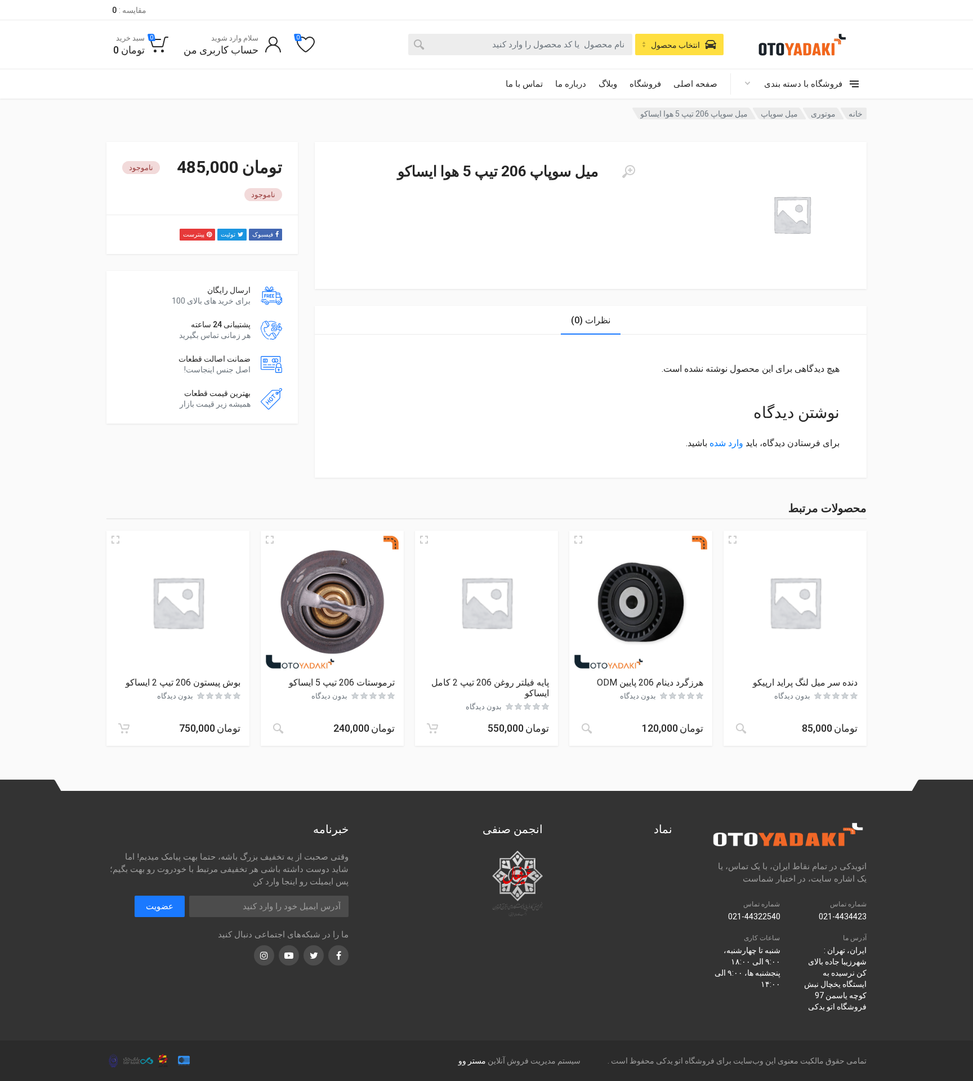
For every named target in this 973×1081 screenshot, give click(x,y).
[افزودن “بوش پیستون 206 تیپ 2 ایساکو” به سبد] (124, 728)
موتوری (823, 113)
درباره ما (570, 84)
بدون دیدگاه (792, 696)
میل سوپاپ (779, 113)
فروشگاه (645, 84)
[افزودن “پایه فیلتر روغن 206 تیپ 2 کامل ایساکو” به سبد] (432, 728)
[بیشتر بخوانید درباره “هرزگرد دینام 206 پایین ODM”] (587, 728)
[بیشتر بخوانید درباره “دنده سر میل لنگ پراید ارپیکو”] (741, 728)
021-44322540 (754, 916)
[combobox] (520, 44)
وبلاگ (608, 84)
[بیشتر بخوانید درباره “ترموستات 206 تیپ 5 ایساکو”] (278, 728)
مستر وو (472, 1060)
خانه (856, 113)
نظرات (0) (590, 320)
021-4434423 (843, 916)
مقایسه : (129, 10)
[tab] (591, 320)
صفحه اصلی (695, 84)
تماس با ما (524, 84)
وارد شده (726, 443)
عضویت (159, 906)
